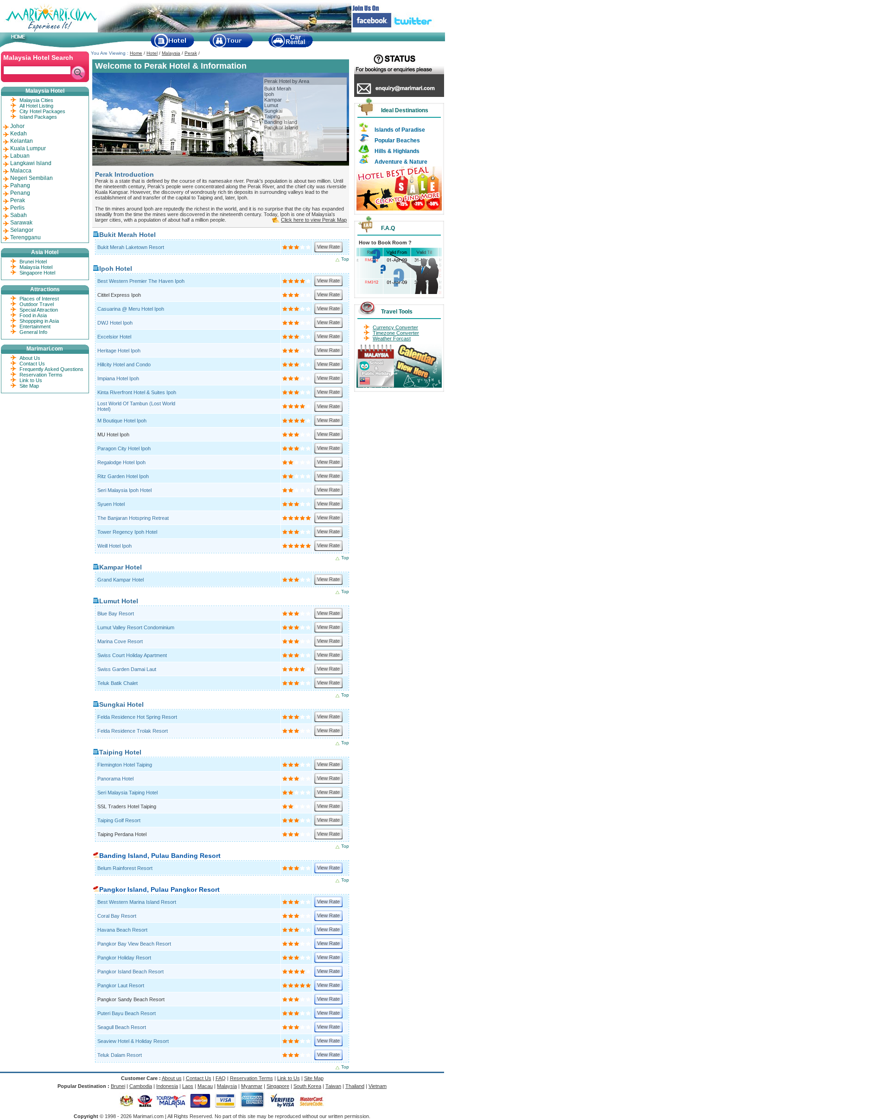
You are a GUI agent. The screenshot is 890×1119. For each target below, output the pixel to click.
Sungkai (273, 111)
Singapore (278, 1086)
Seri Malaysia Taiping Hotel (127, 792)
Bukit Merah (277, 88)
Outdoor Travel (36, 304)
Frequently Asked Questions (51, 369)
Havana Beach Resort (122, 930)
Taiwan (333, 1086)
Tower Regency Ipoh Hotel (127, 532)
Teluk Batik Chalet (117, 683)
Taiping (272, 116)
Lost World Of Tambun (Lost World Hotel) (136, 406)
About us (172, 1078)
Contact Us (32, 363)
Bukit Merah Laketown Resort (130, 247)
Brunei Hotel (33, 261)
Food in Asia (33, 315)
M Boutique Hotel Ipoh (121, 420)
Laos (187, 1086)
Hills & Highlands (397, 151)
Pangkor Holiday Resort (124, 957)
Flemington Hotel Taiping (124, 764)
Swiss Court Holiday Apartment (132, 655)
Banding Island (280, 122)
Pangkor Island (281, 127)
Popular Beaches (397, 140)
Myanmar (251, 1086)
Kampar (273, 99)
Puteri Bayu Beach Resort (126, 1013)
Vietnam (378, 1086)
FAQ (221, 1078)
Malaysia (171, 53)
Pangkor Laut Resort (120, 985)
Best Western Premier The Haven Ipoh (140, 281)
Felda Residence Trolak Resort (132, 731)
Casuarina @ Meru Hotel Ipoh (130, 309)
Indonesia (167, 1086)
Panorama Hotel (115, 778)
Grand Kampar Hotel (120, 579)
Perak (190, 53)
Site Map (29, 386)
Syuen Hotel (111, 504)
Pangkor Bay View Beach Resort (134, 943)
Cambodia (140, 1086)
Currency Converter (395, 327)
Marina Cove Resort (120, 641)
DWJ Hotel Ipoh (115, 323)
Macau (205, 1086)
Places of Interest (39, 298)
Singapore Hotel (37, 272)
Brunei (118, 1086)
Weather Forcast (392, 338)
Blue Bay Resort (115, 613)
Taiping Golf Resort (118, 820)
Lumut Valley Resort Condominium (135, 627)
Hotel (152, 53)
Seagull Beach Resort (121, 1027)
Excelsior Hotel (114, 336)
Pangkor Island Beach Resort (130, 971)
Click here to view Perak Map (314, 220)
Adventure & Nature (401, 162)
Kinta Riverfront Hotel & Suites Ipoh (136, 392)
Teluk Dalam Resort (119, 1055)
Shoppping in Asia (39, 321)
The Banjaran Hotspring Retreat (133, 518)
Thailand (354, 1086)
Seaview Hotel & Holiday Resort (133, 1041)
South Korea (307, 1086)
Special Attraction (38, 310)
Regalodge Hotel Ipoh (121, 462)
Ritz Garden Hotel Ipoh (123, 476)
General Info (33, 332)
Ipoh (269, 94)
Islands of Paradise (400, 130)
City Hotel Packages (42, 111)
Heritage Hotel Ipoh (118, 350)
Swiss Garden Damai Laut (126, 669)
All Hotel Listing (36, 106)
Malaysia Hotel (35, 267)
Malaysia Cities (36, 100)
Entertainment (35, 326)
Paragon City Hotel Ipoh (124, 448)
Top (345, 259)
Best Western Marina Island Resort (136, 902)
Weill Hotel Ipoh (114, 546)
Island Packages (38, 117)
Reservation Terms (41, 374)
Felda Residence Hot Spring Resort (137, 717)
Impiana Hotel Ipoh (118, 378)
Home (136, 53)
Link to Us (30, 380)
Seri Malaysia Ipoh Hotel (124, 490)
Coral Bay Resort (116, 916)
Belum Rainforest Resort (125, 868)
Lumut (271, 105)
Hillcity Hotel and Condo (124, 364)
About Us (29, 358)
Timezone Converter (396, 333)
